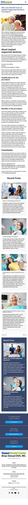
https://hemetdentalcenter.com (8, 165)
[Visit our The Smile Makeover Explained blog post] (13, 226)
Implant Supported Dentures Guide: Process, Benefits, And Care (14, 311)
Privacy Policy (12, 489)
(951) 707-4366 (20, 167)
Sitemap (16, 489)
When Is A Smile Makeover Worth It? (12, 200)
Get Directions (14, 422)
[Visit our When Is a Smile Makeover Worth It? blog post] (13, 190)
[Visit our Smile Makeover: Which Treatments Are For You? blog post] (13, 262)
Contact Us (14, 446)
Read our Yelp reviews (10, 173)
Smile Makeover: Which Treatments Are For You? (13, 273)
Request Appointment (14, 434)
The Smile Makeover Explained (10, 236)
